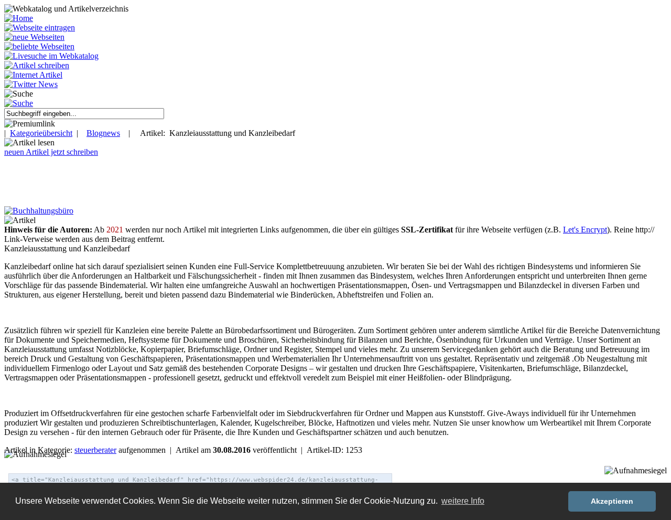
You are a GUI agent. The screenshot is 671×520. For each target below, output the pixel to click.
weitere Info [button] (462, 500)
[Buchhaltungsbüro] (38, 210)
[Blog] (33, 74)
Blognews (103, 133)
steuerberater (95, 449)
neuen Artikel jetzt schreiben (51, 151)
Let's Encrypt (585, 229)
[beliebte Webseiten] (39, 46)
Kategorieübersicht (41, 133)
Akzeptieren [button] (612, 501)
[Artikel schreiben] (36, 65)
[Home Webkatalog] (18, 18)
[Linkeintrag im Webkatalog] (39, 27)
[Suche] (18, 103)
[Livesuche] (51, 55)
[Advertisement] (190, 180)
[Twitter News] (31, 84)
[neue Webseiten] (34, 37)
